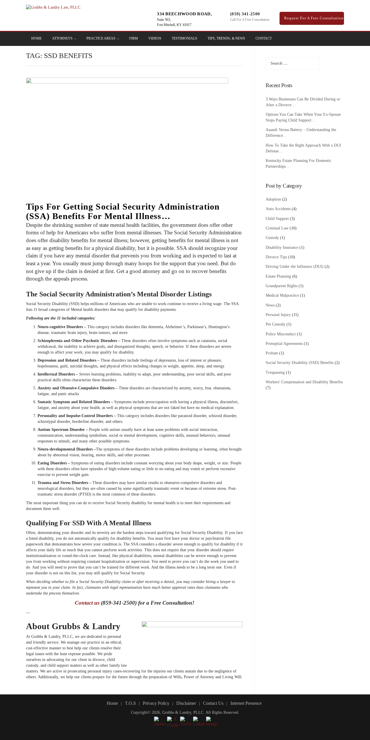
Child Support (277, 218)
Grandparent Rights (281, 286)
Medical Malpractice (282, 295)
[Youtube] (323, 38)
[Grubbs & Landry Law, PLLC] (53, 7)
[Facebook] (299, 38)
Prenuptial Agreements (284, 343)
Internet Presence (246, 703)
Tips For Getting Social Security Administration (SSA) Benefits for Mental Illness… (123, 211)
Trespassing (275, 372)
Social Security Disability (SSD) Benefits (300, 362)
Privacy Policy (156, 703)
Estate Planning (278, 276)
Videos (154, 38)
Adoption (273, 199)
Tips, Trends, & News (226, 38)
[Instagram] (315, 38)
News (270, 305)
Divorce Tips (276, 257)
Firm (133, 38)
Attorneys (62, 38)
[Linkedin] (307, 38)
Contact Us (213, 703)
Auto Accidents (278, 209)
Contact (264, 38)
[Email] (331, 38)
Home (36, 38)
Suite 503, (164, 20)
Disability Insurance (282, 247)
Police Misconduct (281, 334)
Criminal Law (277, 228)
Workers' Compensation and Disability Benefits (304, 382)
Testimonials (184, 38)
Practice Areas (100, 38)
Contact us (87, 603)
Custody (272, 238)
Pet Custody (275, 324)
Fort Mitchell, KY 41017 (174, 25)
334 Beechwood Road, (184, 14)
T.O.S (130, 703)
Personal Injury (278, 315)
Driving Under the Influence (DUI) (294, 266)
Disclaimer (186, 703)
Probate (272, 353)
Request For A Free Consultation (313, 18)
